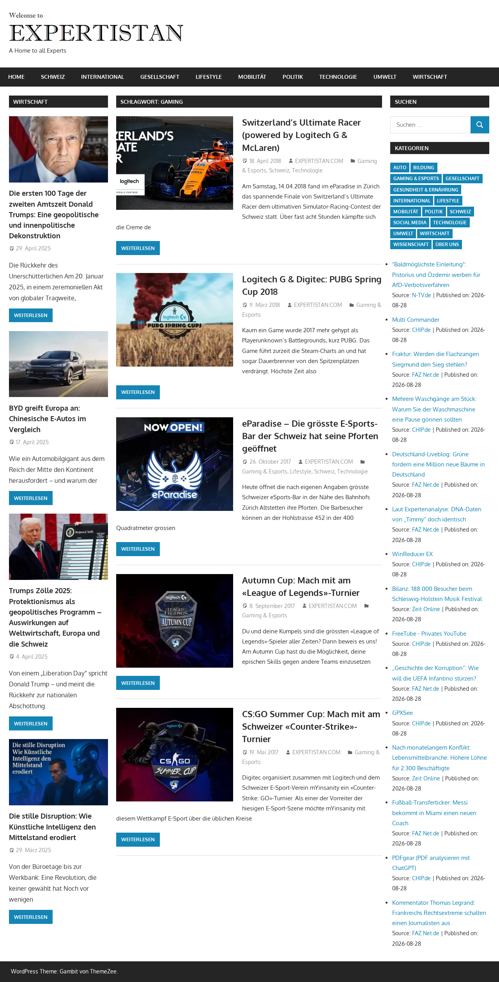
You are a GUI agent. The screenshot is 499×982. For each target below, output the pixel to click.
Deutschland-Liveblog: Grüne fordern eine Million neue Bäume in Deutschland (438, 464)
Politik (293, 76)
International (102, 76)
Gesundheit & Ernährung (425, 190)
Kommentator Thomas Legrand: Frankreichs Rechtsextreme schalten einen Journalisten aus (439, 913)
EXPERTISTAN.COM (319, 161)
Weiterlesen (138, 248)
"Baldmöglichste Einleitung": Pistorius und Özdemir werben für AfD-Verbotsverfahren (436, 275)
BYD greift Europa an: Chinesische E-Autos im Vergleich (47, 419)
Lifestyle (209, 76)
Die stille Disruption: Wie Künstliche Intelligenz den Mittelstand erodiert (52, 827)
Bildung (423, 167)
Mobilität (252, 76)
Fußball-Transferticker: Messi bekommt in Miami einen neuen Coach (434, 813)
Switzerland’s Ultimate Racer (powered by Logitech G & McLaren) (301, 135)
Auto (400, 167)
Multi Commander (415, 319)
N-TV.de (421, 295)
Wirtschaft (430, 76)
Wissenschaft (411, 244)
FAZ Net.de (425, 374)
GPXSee (402, 712)
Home (16, 76)
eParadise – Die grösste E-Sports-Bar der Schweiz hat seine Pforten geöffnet (310, 436)
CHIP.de (421, 329)
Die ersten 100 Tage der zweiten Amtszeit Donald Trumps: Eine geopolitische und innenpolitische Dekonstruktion (54, 214)
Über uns (447, 244)
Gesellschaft (159, 76)
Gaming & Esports (264, 471)
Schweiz (53, 76)
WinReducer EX (412, 554)
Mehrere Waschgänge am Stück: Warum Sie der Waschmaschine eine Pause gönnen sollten (434, 409)
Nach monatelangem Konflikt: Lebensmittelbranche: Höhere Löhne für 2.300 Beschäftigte (439, 758)
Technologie (338, 76)
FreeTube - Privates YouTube (429, 633)
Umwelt (384, 76)
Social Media (409, 222)
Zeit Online (426, 609)
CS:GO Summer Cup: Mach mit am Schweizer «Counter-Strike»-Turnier (311, 726)
